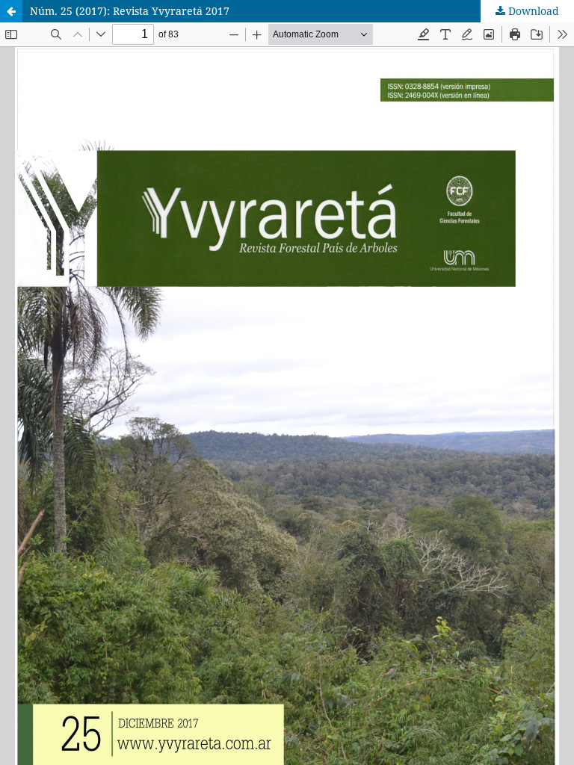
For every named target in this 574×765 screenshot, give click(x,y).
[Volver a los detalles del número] (11, 11)
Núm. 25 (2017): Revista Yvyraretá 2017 (129, 11)
